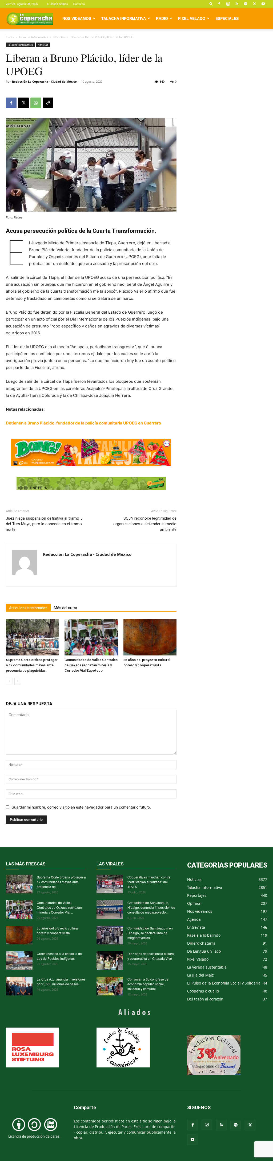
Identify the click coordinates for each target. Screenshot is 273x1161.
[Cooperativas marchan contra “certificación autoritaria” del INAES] (110, 884)
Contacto (79, 4)
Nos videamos (76, 18)
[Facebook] (219, 3)
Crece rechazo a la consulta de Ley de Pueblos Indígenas (59, 956)
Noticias (59, 37)
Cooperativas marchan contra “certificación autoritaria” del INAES (148, 882)
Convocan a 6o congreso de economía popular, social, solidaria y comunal (147, 984)
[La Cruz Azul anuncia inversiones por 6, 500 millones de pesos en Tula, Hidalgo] (19, 986)
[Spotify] (246, 3)
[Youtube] (263, 3)
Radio (162, 18)
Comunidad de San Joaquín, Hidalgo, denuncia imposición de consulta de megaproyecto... (151, 907)
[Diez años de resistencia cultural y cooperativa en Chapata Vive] (110, 960)
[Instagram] (228, 3)
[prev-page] (9, 681)
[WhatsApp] (35, 103)
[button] (211, 4)
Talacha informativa (123, 18)
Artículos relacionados (28, 608)
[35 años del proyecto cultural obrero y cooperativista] (149, 637)
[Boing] (91, 452)
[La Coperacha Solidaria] (91, 483)
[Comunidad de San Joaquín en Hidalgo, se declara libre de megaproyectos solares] (110, 935)
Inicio (10, 37)
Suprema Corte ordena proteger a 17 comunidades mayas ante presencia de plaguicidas (32, 665)
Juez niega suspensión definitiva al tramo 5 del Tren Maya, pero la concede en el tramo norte (44, 524)
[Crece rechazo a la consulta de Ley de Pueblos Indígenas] (19, 960)
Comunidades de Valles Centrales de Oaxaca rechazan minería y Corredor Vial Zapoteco (91, 665)
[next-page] (17, 681)
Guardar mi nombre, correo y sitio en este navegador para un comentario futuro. (81, 807)
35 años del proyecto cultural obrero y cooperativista (58, 930)
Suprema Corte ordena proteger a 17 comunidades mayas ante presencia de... (61, 882)
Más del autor (65, 608)
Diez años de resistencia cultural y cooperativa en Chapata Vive (151, 956)
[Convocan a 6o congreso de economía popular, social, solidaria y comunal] (110, 986)
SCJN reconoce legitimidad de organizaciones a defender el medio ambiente (144, 524)
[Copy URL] (48, 103)
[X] (254, 3)
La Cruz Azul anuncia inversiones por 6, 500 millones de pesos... (61, 981)
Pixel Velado (191, 18)
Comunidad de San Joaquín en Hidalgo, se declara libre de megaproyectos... (150, 933)
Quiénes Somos (57, 4)
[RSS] (237, 3)
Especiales (227, 18)
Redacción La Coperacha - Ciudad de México (44, 81)
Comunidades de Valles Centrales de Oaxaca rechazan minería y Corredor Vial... (59, 907)
